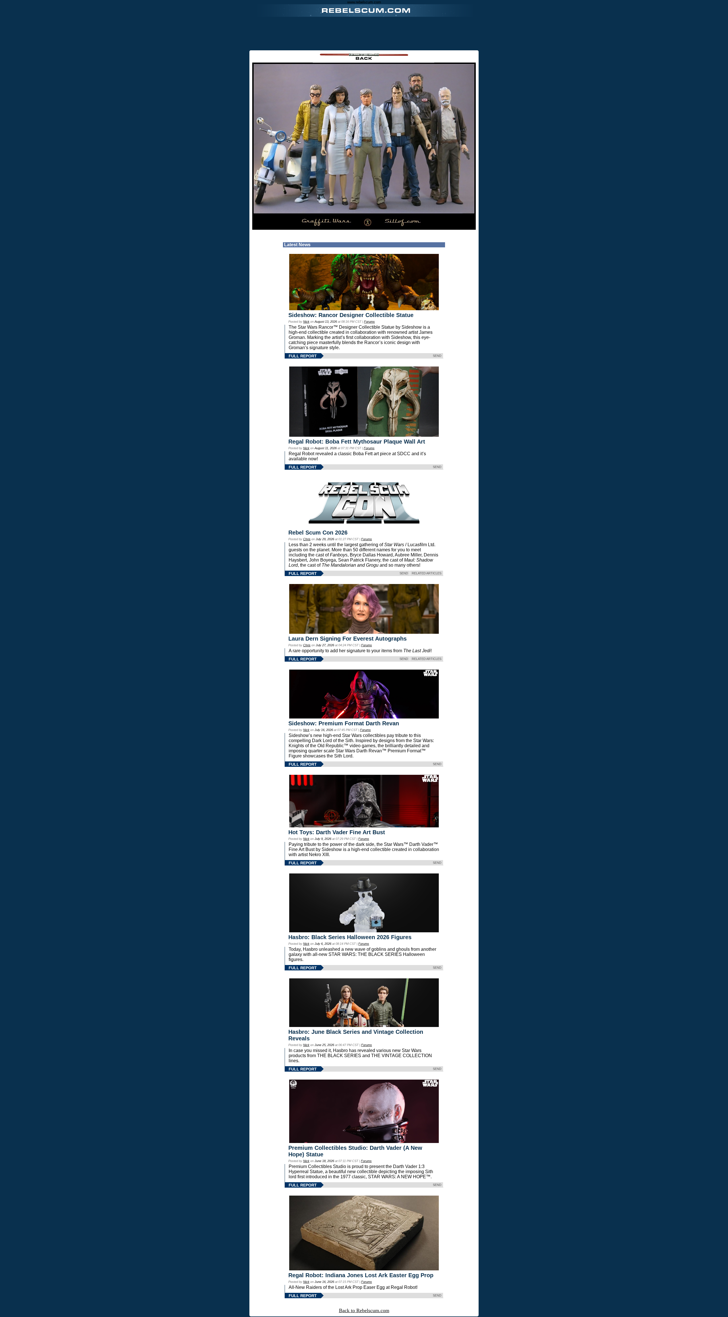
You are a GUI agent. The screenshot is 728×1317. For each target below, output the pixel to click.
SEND (437, 355)
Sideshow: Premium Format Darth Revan (343, 723)
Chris (307, 539)
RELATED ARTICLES (426, 573)
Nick (306, 321)
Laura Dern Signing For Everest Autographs (347, 638)
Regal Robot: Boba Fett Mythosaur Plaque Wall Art (356, 441)
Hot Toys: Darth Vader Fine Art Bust (336, 832)
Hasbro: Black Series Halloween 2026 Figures (349, 937)
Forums (369, 321)
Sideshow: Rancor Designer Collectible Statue (350, 315)
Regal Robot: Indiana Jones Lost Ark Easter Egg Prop (360, 1275)
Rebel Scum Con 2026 (318, 532)
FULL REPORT (303, 356)
